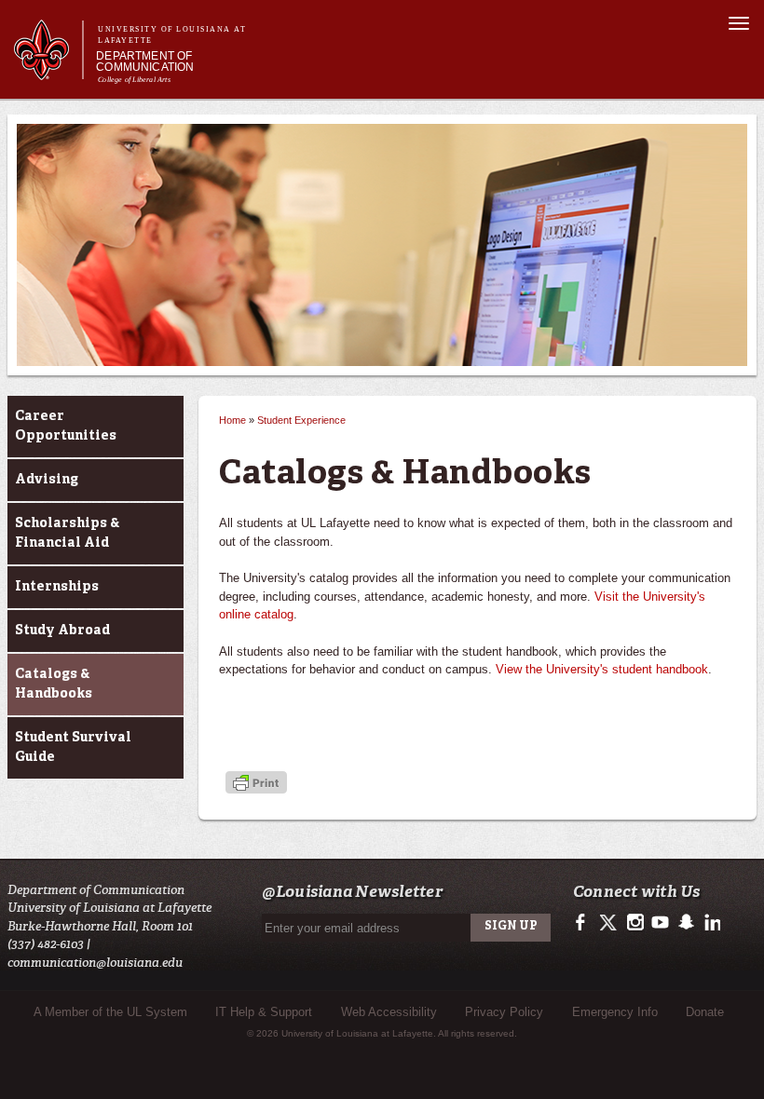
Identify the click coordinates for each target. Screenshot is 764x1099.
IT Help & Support (263, 1012)
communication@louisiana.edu (95, 962)
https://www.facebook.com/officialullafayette (584, 923)
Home (232, 420)
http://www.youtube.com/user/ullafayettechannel (660, 923)
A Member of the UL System (110, 1012)
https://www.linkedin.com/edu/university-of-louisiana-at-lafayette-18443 (710, 923)
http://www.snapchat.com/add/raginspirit (685, 923)
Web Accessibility (389, 1012)
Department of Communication (145, 61)
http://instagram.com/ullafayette (635, 923)
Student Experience (301, 420)
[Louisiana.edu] (48, 71)
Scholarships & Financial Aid (67, 533)
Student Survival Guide (73, 747)
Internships (57, 586)
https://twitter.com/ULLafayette (610, 923)
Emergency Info (615, 1012)
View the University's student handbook (602, 669)
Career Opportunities (65, 426)
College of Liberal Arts (134, 79)
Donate (705, 1012)
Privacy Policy (504, 1012)
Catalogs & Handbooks (53, 684)
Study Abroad (62, 630)
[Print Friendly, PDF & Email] (256, 784)
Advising (46, 479)
